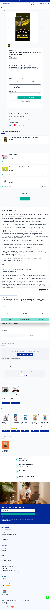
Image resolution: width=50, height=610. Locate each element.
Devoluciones (4, 552)
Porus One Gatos (13, 154)
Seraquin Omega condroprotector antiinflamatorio (21, 166)
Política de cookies (5, 557)
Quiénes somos (4, 539)
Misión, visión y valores (6, 532)
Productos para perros (11, 10)
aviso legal (9, 520)
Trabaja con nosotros (6, 529)
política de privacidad (21, 516)
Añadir (5, 403)
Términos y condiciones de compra (9, 534)
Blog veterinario (5, 541)
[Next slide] (41, 27)
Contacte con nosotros (6, 537)
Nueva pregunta (25, 375)
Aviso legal (3, 550)
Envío (2, 555)
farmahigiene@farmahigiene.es (8, 566)
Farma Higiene (3, 10)
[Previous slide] (9, 27)
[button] (8, 45)
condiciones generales (11, 516)
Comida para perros (20, 10)
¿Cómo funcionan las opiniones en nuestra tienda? (11, 358)
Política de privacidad (6, 560)
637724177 (33, 4)
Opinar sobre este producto (25, 354)
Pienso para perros (27, 10)
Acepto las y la (14, 516)
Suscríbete (18, 514)
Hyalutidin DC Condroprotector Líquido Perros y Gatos (22, 178)
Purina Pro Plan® (12, 50)
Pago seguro (4, 548)
